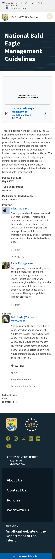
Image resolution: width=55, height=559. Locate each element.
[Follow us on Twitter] (24, 438)
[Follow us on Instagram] (17, 438)
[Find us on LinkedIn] (32, 438)
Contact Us (16, 490)
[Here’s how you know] (27, 6)
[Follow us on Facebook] (9, 438)
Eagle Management (22, 263)
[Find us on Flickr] (39, 438)
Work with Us (18, 510)
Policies (14, 500)
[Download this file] (46, 113)
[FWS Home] (5, 17)
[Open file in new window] (6, 113)
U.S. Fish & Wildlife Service (24, 17)
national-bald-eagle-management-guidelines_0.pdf (23, 112)
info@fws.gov (17, 464)
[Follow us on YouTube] (10, 446)
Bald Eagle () (24, 319)
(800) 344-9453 (16, 460)
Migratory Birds (20, 208)
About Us (14, 480)
